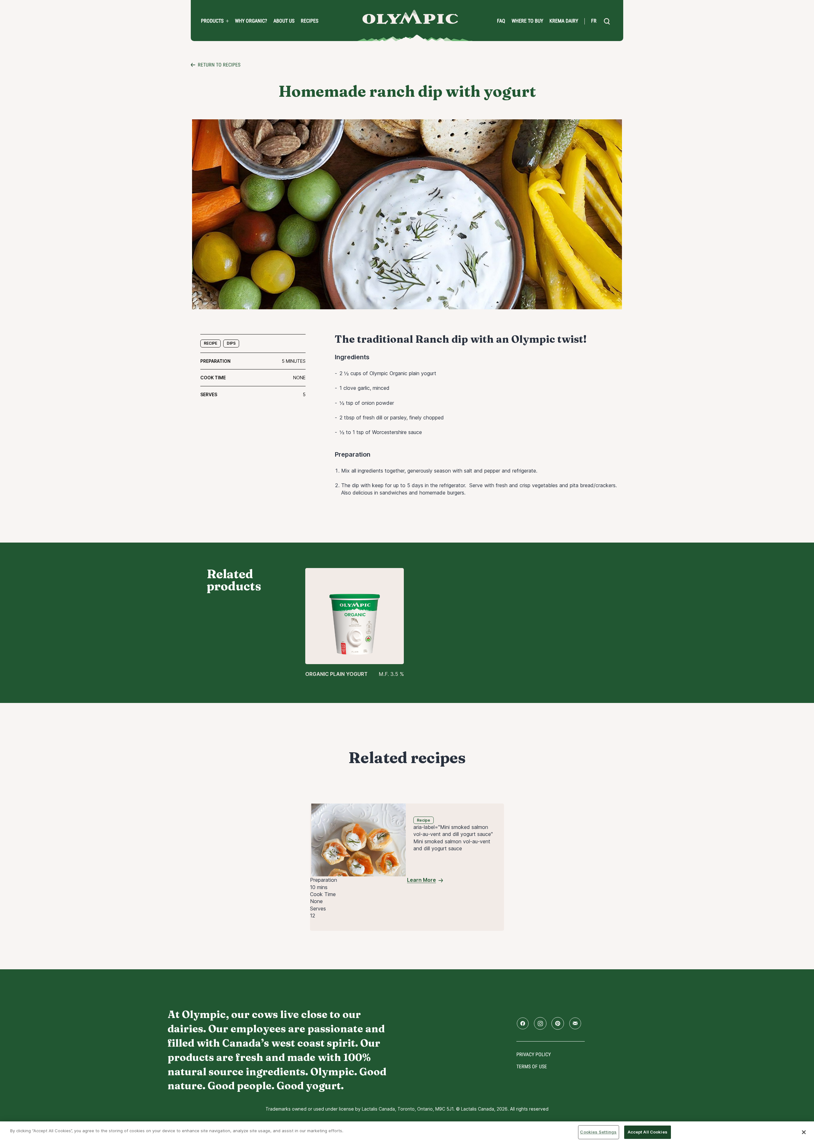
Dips (231, 343)
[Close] (804, 1132)
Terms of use (531, 1066)
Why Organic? (251, 21)
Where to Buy (527, 21)
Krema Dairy (563, 21)
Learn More (421, 880)
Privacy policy (533, 1054)
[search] (607, 21)
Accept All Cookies (647, 1131)
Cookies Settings (598, 1131)
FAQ (501, 21)
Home (410, 17)
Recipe (210, 343)
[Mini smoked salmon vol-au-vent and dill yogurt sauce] (358, 839)
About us (283, 21)
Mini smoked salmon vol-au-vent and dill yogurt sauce (451, 845)
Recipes (309, 21)
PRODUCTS (212, 21)
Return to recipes (219, 65)
